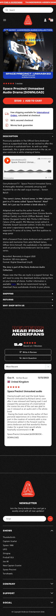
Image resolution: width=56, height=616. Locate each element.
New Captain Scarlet (12, 565)
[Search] (6, 10)
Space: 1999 (8, 545)
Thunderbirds (9, 537)
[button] (4, 20)
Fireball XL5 (8, 557)
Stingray (6, 553)
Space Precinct (9, 569)
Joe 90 (6, 561)
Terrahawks (8, 573)
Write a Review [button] (30, 352)
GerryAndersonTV (11, 183)
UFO (5, 549)
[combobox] (28, 10)
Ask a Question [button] (30, 358)
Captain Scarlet (10, 541)
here (13, 284)
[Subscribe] (50, 518)
